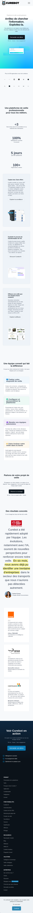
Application (6, 788)
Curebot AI (6, 804)
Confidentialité (7, 791)
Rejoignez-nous (7, 881)
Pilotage (6, 830)
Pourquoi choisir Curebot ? (10, 786)
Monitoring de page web (9, 813)
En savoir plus (16, 904)
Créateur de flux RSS (9, 810)
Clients (5, 875)
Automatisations (8, 807)
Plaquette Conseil (8, 852)
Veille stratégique (8, 862)
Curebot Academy (8, 849)
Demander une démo (9, 887)
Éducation (6, 878)
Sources (6, 822)
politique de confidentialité (16, 901)
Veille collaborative (8, 865)
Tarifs (5, 783)
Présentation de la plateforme (11, 780)
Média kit (6, 846)
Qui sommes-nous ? (9, 872)
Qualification (7, 824)
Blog (5, 841)
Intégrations (6, 794)
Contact (5, 890)
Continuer (16, 908)
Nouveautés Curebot (9, 838)
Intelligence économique (9, 859)
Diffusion (6, 827)
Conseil (5, 797)
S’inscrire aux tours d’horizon (11, 884)
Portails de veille (8, 816)
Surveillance (7, 819)
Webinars (6, 843)
